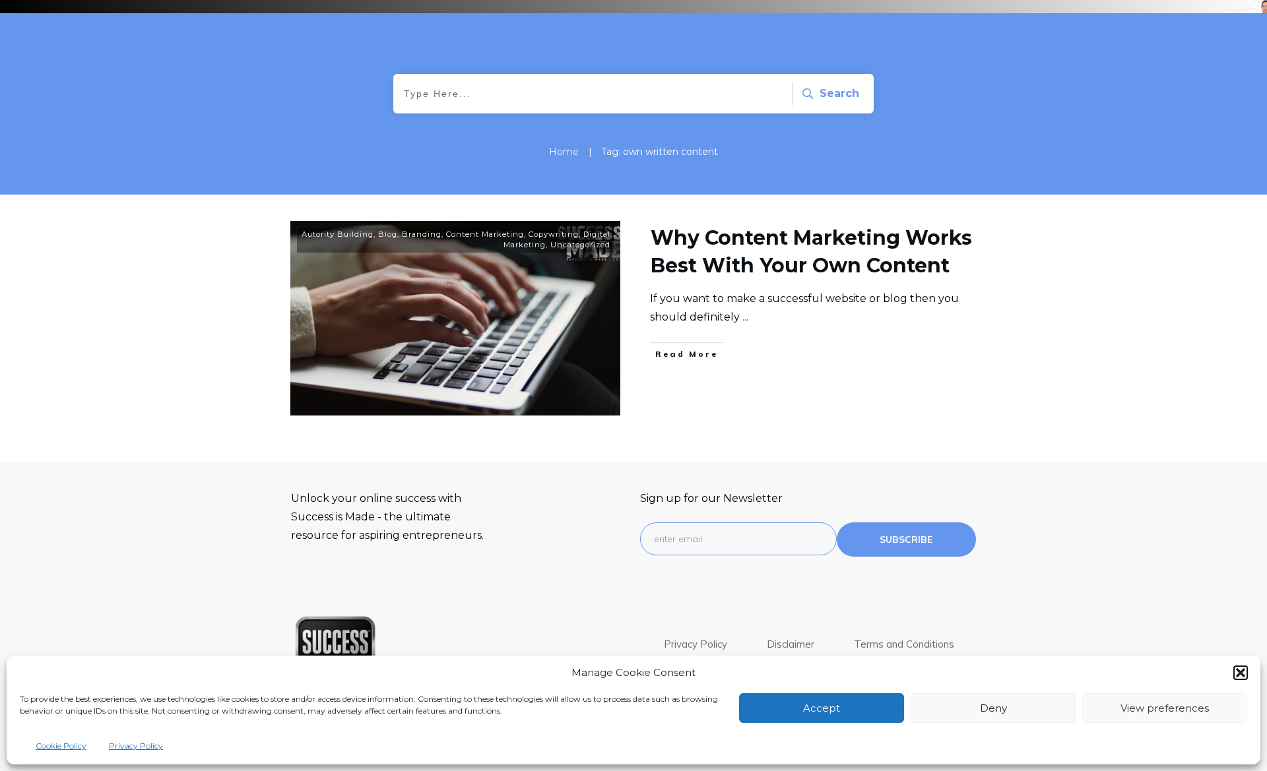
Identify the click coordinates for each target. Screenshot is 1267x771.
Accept (821, 708)
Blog (387, 234)
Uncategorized (580, 244)
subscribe (906, 539)
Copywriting (554, 234)
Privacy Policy (136, 746)
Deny (993, 708)
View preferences (1165, 708)
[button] (1240, 672)
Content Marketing (485, 234)
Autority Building (338, 234)
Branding (421, 234)
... (745, 317)
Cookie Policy (61, 746)
